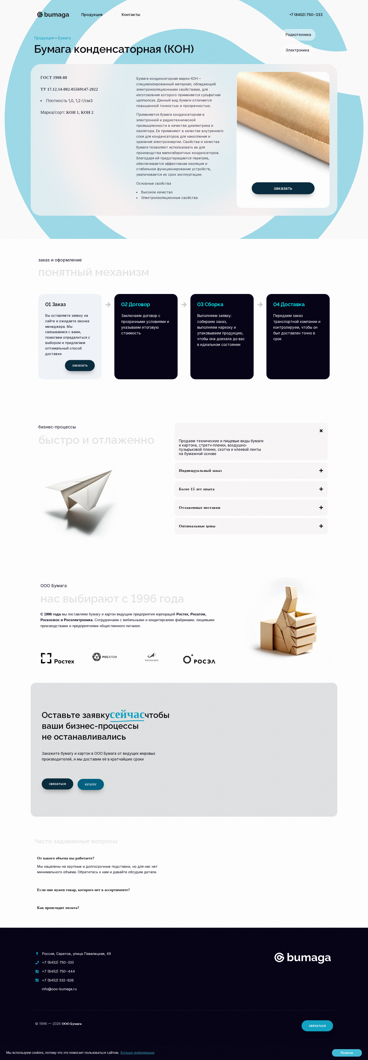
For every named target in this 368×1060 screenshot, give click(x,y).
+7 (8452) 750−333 (306, 14)
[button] (251, 441)
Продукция (44, 38)
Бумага (64, 38)
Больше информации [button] (137, 1052)
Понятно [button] (347, 1052)
